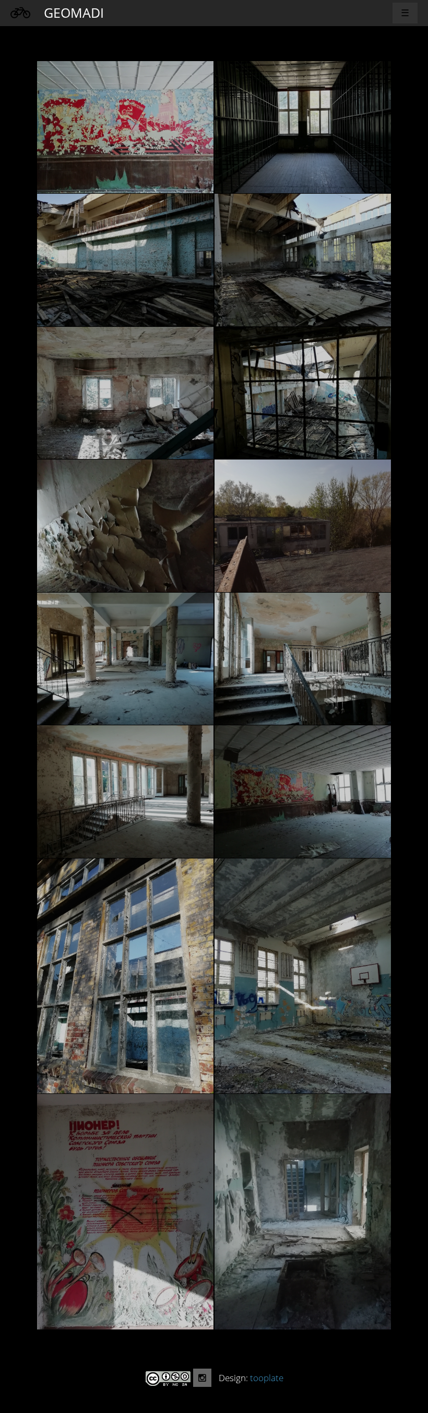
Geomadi (74, 12)
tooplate (266, 1378)
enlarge (125, 127)
